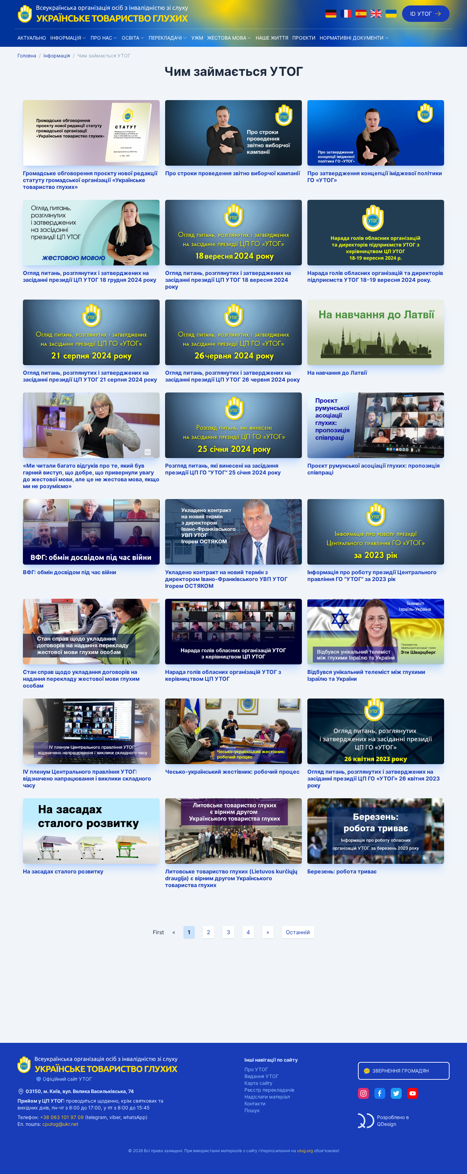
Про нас (101, 38)
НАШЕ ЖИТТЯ (272, 38)
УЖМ (197, 38)
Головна (26, 55)
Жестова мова (226, 38)
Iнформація (65, 38)
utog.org (305, 1150)
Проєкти (304, 38)
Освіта (130, 38)
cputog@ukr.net (60, 1124)
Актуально (31, 38)
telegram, (97, 1117)
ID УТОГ (421, 13)
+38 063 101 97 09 (62, 1117)
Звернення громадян (400, 1071)
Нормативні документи (352, 38)
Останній (298, 932)
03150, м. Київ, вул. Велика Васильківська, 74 (80, 1091)
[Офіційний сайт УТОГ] (102, 14)
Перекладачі (165, 38)
